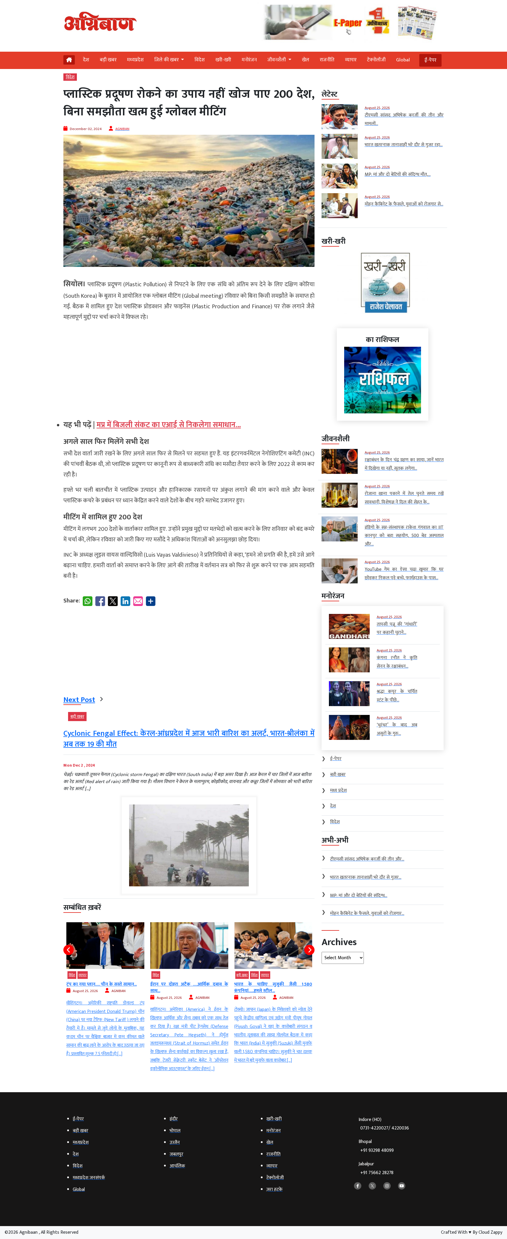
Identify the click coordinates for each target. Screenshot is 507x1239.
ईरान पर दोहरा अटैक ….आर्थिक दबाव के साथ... (105, 987)
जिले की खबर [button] (167, 60)
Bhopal (376, 1146)
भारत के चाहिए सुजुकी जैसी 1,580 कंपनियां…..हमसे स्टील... (189, 987)
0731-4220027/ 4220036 (384, 1128)
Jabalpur (376, 1168)
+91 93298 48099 (377, 1150)
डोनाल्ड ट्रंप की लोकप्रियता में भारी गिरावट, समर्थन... (273, 987)
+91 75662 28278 (376, 1173)
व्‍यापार (350, 60)
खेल (305, 60)
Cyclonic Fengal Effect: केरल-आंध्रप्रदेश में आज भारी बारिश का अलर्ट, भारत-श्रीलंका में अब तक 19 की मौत (189, 738)
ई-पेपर (430, 60)
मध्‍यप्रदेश (135, 60)
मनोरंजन (249, 60)
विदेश (200, 60)
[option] (105, 998)
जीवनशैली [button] (277, 60)
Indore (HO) (384, 1124)
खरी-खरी (223, 60)
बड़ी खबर (108, 60)
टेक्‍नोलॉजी (376, 60)
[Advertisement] (189, 368)
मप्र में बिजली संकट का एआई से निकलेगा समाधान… (169, 425)
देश (86, 60)
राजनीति (327, 60)
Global (403, 60)
